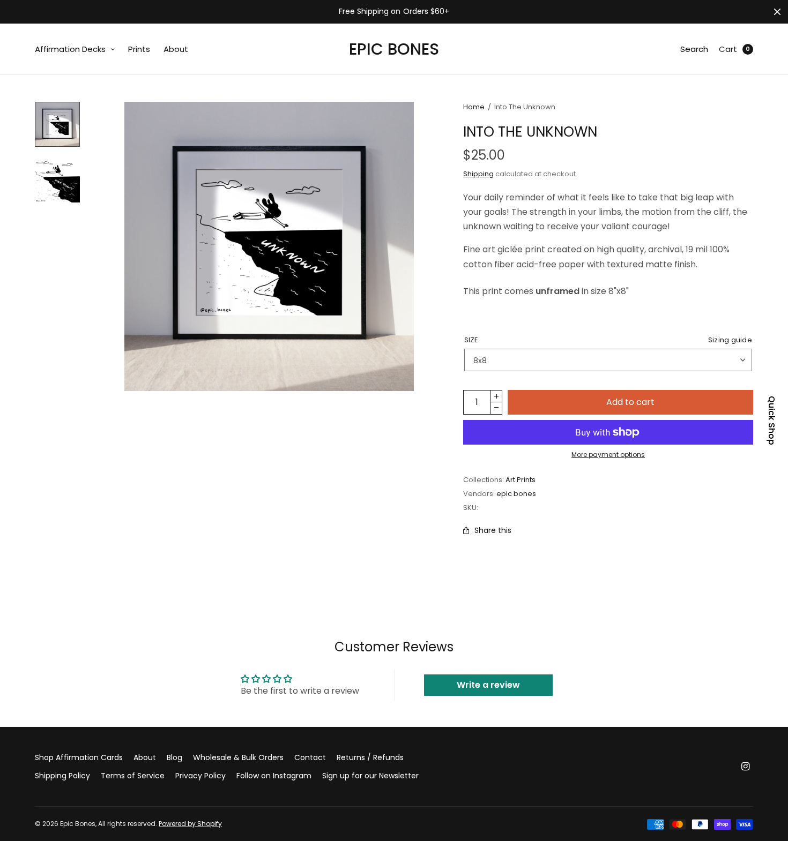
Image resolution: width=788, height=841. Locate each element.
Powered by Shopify (190, 823)
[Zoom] (269, 246)
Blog (174, 757)
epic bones (516, 494)
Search (694, 49)
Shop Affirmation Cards (79, 757)
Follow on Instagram (273, 775)
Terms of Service (133, 775)
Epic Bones (394, 49)
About (175, 49)
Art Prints (520, 480)
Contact (310, 757)
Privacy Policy (200, 775)
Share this (492, 530)
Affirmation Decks (70, 49)
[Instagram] (745, 766)
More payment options (608, 454)
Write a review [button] (488, 685)
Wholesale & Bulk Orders (238, 757)
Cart (728, 49)
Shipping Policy (62, 775)
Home (474, 107)
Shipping (478, 174)
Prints (139, 49)
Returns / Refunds (370, 757)
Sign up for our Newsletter (370, 775)
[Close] (777, 11)
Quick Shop (771, 420)
